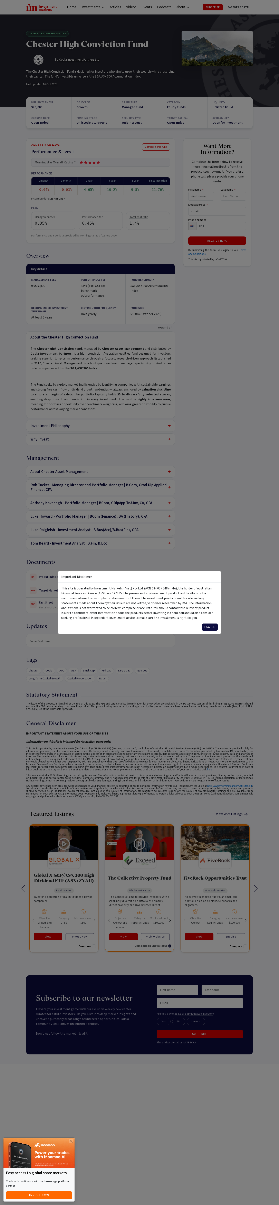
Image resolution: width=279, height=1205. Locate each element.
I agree (209, 627)
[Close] (71, 1141)
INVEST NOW (39, 1195)
